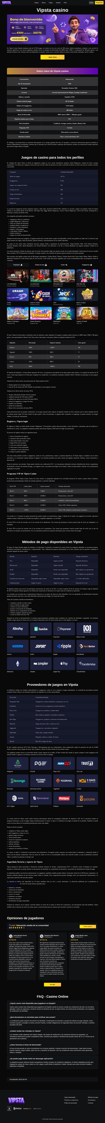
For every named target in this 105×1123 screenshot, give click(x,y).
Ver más (52, 984)
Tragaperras (86, 265)
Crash (63, 265)
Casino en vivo (39, 265)
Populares (16, 265)
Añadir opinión (88, 926)
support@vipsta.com (13, 884)
